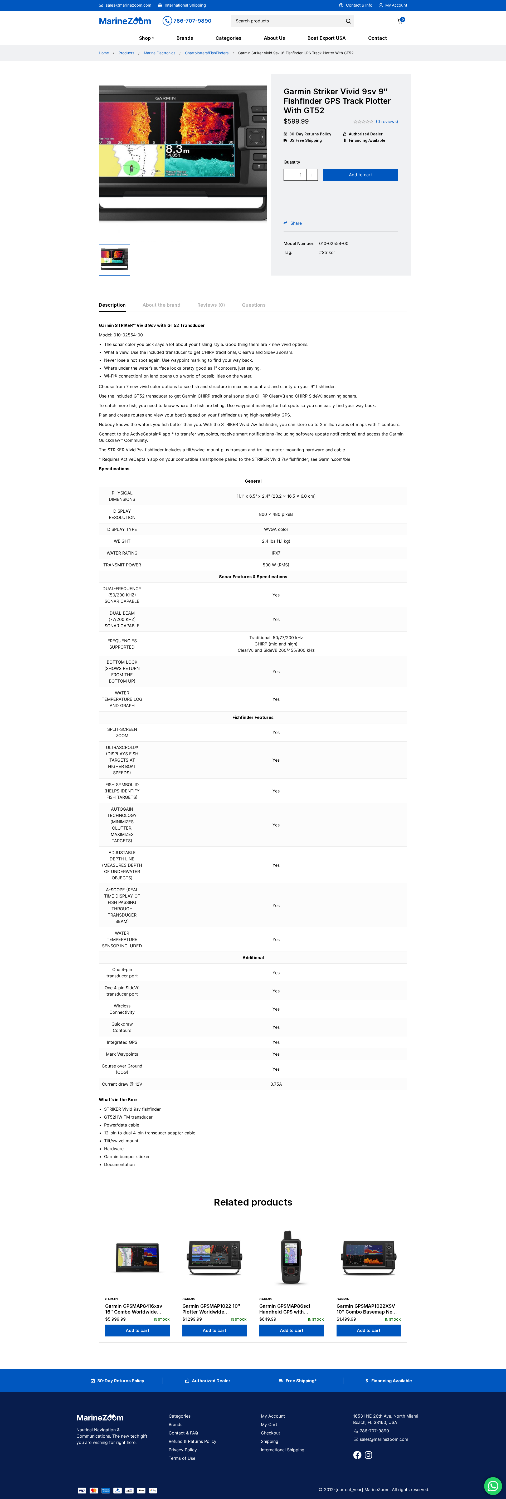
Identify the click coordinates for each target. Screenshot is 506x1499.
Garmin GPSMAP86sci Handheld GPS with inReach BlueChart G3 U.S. (289, 1311)
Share (296, 223)
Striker (328, 252)
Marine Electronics (159, 53)
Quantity (292, 162)
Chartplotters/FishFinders (206, 53)
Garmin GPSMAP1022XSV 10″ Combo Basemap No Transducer (366, 1311)
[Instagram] (368, 1455)
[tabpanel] (253, 747)
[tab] (112, 305)
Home (104, 53)
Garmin (111, 1299)
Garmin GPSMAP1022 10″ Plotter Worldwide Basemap (211, 1311)
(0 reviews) (387, 121)
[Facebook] (357, 1455)
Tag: (288, 252)
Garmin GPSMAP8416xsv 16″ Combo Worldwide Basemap (133, 1311)
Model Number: (299, 243)
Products (126, 53)
